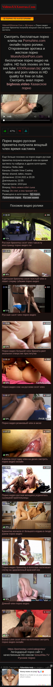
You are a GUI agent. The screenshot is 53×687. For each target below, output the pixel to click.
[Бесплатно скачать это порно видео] (26, 131)
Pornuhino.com (34, 40)
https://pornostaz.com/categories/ (26, 649)
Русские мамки (31, 197)
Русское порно (26, 658)
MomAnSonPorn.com (27, 56)
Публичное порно (12, 197)
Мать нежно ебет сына (23, 187)
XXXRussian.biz (29, 68)
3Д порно (35, 194)
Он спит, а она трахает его (23, 191)
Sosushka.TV (41, 655)
